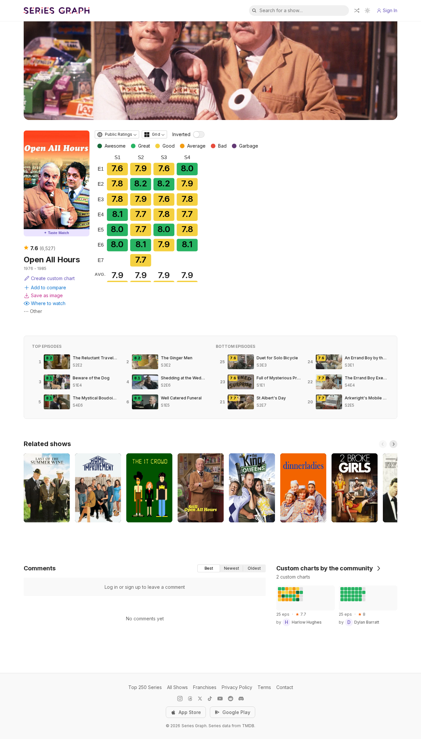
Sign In (390, 10)
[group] (231, 568)
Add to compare (48, 287)
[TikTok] (210, 698)
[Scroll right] (393, 444)
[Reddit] (230, 698)
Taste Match (56, 233)
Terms (264, 687)
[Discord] (241, 698)
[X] (200, 698)
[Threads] (190, 698)
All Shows (177, 687)
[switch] (199, 134)
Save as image (47, 295)
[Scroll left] (383, 444)
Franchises (204, 687)
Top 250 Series (145, 687)
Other (36, 311)
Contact (284, 687)
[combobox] (117, 134)
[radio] (208, 568)
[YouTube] (220, 698)
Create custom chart (53, 278)
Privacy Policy (237, 687)
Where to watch (48, 303)
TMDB (248, 725)
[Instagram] (180, 698)
